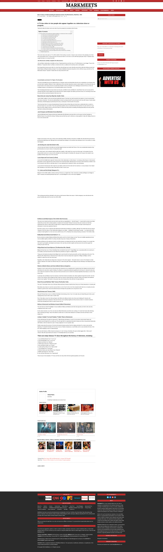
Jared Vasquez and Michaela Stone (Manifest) (50, 36)
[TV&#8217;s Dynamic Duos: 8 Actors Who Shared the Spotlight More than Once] (66, 427)
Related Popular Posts (45, 51)
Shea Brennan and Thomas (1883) (48, 46)
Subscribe (101, 54)
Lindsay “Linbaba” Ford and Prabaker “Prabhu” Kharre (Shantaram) (54, 49)
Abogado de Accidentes (102, 538)
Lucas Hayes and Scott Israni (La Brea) (49, 38)
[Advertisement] (66, 75)
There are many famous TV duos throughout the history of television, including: (54, 50)
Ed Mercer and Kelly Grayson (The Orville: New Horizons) (52, 40)
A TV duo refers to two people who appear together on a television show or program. (55, 33)
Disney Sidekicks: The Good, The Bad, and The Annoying (86, 414)
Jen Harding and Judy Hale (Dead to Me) (49, 37)
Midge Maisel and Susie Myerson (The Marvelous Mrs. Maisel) (53, 43)
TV (66, 16)
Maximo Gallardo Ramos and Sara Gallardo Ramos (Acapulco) (53, 44)
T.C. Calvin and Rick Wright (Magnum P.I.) (49, 39)
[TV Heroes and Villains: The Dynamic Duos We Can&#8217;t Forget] (86, 427)
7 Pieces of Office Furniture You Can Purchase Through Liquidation (56, 460)
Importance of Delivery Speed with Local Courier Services (73, 414)
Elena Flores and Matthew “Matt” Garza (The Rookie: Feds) (52, 45)
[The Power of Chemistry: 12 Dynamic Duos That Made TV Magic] (47, 427)
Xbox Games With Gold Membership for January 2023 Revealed (57, 458)
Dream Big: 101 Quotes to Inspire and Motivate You (59, 414)
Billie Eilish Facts (42, 413)
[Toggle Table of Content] (70, 32)
